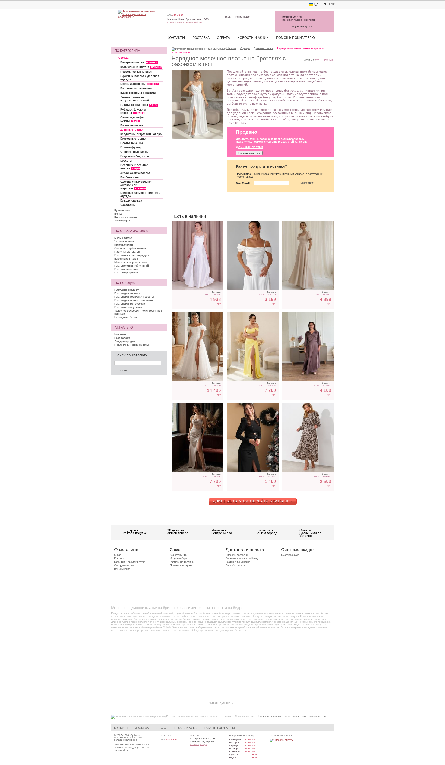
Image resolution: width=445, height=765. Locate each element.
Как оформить (178, 554)
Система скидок (290, 554)
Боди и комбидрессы (134, 156)
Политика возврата (181, 565)
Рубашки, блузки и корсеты (133, 111)
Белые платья (123, 237)
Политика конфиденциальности (132, 747)
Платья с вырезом (126, 269)
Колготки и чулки (125, 217)
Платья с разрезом (126, 272)
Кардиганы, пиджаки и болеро (141, 134)
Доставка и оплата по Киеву (242, 558)
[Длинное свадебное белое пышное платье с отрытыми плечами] (197, 346)
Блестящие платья (126, 258)
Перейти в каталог (249, 153)
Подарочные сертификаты (131, 344)
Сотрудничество (124, 565)
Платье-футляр (131, 147)
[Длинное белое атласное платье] (253, 255)
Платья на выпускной (128, 307)
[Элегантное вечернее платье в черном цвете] (253, 437)
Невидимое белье (125, 317)
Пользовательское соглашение (131, 744)
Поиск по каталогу (130, 355)
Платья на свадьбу (126, 289)
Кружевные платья (133, 138)
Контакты (176, 37)
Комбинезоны (129, 177)
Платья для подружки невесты (134, 296)
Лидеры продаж (124, 341)
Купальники (122, 210)
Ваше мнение (122, 568)
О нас (117, 554)
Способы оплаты (235, 565)
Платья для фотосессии (129, 303)
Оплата (223, 37)
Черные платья (124, 241)
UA (316, 4)
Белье (118, 213)
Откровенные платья (134, 151)
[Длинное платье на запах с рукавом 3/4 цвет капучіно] (308, 346)
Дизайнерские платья (135, 173)
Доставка (201, 37)
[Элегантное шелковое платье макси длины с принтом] (308, 437)
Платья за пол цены (138, 105)
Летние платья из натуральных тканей (134, 99)
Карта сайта (121, 750)
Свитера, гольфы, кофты (132, 119)
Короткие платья (131, 125)
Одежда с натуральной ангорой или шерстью (136, 185)
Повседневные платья (136, 71)
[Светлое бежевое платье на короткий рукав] (308, 255)
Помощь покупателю (295, 37)
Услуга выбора (178, 558)
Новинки (120, 334)
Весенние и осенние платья (134, 166)
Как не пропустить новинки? (261, 166)
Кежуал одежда (131, 200)
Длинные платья (131, 129)
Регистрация (242, 16)
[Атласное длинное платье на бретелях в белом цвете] (197, 255)
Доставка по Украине (238, 561)
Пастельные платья (127, 251)
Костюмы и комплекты (136, 88)
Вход (227, 16)
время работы (194, 22)
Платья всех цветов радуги (131, 255)
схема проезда (175, 22)
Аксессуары (122, 220)
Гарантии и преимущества (129, 561)
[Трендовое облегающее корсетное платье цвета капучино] (197, 437)
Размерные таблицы (182, 561)
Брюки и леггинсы (139, 83)
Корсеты (126, 160)
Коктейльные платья (141, 67)
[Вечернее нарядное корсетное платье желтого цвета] (253, 346)
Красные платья (124, 244)
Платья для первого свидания (133, 300)
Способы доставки (237, 554)
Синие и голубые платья (130, 248)
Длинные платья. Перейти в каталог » (252, 501)
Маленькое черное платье (131, 262)
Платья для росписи (127, 293)
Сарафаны (127, 205)
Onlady (135, 735)
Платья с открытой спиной (131, 265)
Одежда (123, 57)
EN (324, 4)
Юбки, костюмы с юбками (138, 92)
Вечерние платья (138, 62)
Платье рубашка (131, 143)
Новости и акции (253, 37)
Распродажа (122, 337)
